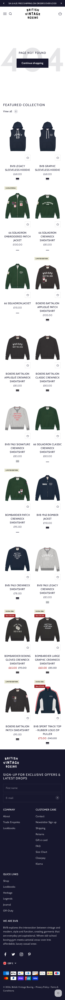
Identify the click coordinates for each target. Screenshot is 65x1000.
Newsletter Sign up (46, 822)
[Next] (61, 3)
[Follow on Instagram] (21, 954)
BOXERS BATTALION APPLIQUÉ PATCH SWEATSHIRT (47, 307)
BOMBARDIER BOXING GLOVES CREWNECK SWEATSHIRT (17, 659)
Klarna (39, 863)
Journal (7, 904)
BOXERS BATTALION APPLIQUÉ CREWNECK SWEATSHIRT (17, 377)
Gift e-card (42, 840)
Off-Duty (8, 910)
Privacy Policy (42, 987)
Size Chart (41, 851)
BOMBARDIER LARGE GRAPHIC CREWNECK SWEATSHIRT (47, 659)
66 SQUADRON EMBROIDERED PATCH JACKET (17, 236)
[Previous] (3, 3)
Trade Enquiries (11, 822)
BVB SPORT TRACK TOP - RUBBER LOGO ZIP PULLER (47, 730)
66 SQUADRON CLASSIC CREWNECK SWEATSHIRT (47, 448)
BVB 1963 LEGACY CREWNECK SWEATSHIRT (47, 589)
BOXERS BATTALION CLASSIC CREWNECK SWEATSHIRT (47, 377)
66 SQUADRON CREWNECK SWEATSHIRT (47, 236)
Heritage (7, 892)
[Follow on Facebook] (5, 954)
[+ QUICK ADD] (28, 157)
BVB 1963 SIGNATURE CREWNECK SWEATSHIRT (17, 448)
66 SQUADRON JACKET (17, 303)
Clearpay (41, 857)
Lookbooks (9, 828)
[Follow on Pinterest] (29, 954)
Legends (7, 898)
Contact (40, 816)
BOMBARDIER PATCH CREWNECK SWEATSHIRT (17, 518)
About (6, 816)
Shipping (40, 828)
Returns (40, 834)
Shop (6, 880)
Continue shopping (32, 63)
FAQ (38, 846)
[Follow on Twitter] (13, 954)
